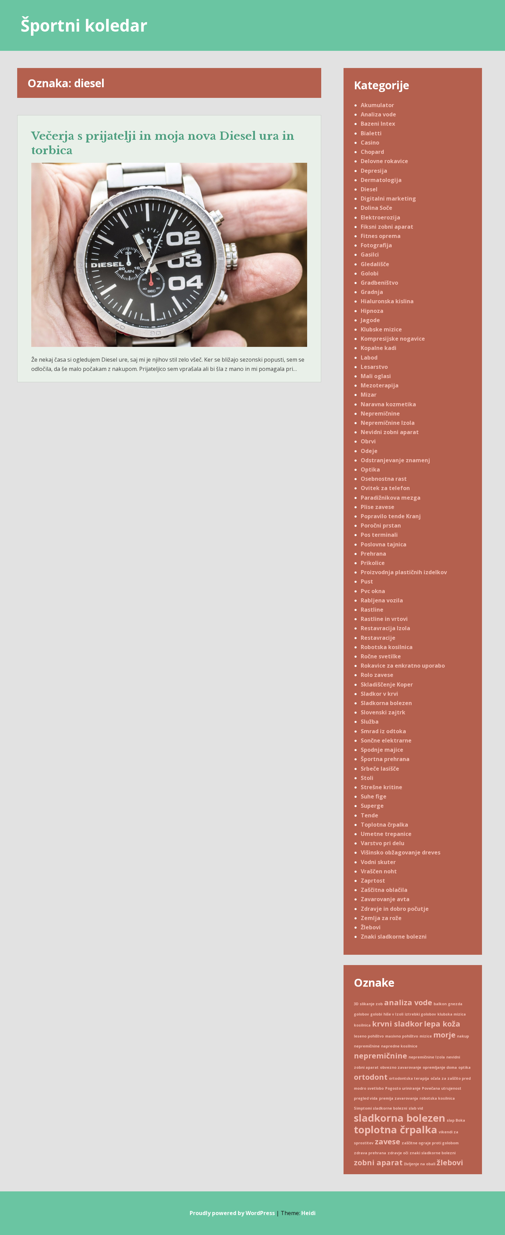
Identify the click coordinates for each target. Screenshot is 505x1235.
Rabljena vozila (382, 600)
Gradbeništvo (379, 282)
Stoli (367, 778)
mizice (425, 1036)
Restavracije (378, 638)
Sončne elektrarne (386, 740)
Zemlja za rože (381, 918)
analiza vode (408, 1002)
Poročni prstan (381, 525)
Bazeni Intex (378, 123)
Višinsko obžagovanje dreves (400, 852)
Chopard (372, 152)
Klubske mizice (381, 329)
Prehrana (373, 553)
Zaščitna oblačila (384, 890)
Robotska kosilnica (387, 647)
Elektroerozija (380, 217)
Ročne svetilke (381, 656)
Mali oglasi (376, 376)
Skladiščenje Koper (387, 684)
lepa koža (442, 1024)
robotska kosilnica (437, 1098)
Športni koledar (84, 25)
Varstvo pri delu (382, 843)
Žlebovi (371, 927)
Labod (369, 357)
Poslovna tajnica (383, 544)
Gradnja (372, 292)
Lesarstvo (374, 367)
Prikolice (373, 563)
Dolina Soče (376, 208)
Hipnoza (372, 311)
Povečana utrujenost (441, 1088)
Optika (370, 469)
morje (444, 1035)
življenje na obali (419, 1164)
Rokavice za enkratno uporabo (403, 665)
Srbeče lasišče (380, 768)
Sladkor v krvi (379, 694)
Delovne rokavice (384, 161)
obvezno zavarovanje (400, 1067)
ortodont (371, 1077)
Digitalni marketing (388, 198)
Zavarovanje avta (385, 899)
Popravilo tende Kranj (391, 516)
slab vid (415, 1108)
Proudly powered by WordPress (232, 1213)
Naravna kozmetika (388, 404)
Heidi (308, 1213)
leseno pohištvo (369, 1036)
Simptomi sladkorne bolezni (380, 1108)
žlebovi (450, 1162)
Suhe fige (373, 796)
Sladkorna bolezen (386, 703)
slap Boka (456, 1120)
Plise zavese (377, 507)
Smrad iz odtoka (383, 731)
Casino (370, 142)
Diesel (369, 189)
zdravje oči (398, 1153)
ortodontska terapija (409, 1078)
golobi (376, 1014)
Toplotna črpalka (384, 824)
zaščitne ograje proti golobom (430, 1143)
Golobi (370, 273)
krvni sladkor (397, 1024)
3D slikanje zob (368, 1003)
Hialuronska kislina (387, 301)
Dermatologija (381, 180)
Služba (370, 721)
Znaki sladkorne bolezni (394, 936)
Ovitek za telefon (385, 488)
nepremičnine (380, 1056)
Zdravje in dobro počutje (395, 909)
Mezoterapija (380, 385)
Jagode (370, 320)
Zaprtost (373, 880)
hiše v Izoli (393, 1014)
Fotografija (376, 245)
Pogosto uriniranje (402, 1088)
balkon (440, 1003)
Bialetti (371, 133)
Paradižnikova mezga (390, 497)
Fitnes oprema (381, 236)
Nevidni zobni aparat (390, 432)
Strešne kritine (381, 787)
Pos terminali (379, 535)
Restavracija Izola (385, 628)
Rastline (372, 609)
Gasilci (370, 254)
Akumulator (377, 105)
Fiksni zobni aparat (387, 226)
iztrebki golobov (420, 1014)
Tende (369, 815)
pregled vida (366, 1098)
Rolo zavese (377, 675)
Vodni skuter (378, 862)
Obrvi (368, 441)
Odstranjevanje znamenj (395, 460)
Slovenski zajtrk (383, 712)
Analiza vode (378, 114)
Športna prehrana (385, 759)
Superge (372, 805)
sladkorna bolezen (399, 1118)
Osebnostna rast (384, 479)
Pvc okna (373, 591)
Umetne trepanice (386, 834)
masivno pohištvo (401, 1036)
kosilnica (362, 1025)
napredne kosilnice (399, 1046)
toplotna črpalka (395, 1129)
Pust (367, 581)
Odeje (369, 451)
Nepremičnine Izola (388, 423)
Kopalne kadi (378, 348)
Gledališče (375, 264)
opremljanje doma (440, 1067)
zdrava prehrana (370, 1153)
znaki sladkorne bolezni (432, 1153)
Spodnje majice (382, 750)
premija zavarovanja (398, 1098)
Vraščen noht (379, 871)
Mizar (369, 394)
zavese (387, 1141)
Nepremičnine (380, 413)
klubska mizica (451, 1014)
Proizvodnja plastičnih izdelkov (404, 572)
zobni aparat (378, 1162)
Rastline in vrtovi (384, 619)
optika (464, 1067)
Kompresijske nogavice (393, 338)
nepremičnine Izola (426, 1057)
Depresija (374, 170)
